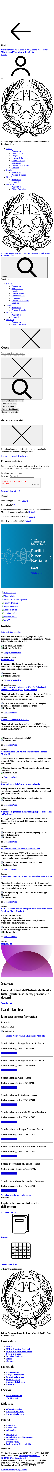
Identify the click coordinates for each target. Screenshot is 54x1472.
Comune (10, 1361)
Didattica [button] (10, 184)
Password (5, 476)
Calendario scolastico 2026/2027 (15, 719)
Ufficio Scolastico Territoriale (19, 1351)
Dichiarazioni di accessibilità (18, 1444)
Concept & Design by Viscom (14, 1470)
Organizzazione (18, 160)
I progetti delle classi (15, 1414)
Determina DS (7, 659)
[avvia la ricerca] (21, 388)
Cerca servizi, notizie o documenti (15, 353)
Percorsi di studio (19, 175)
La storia (15, 168)
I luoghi (15, 156)
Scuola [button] (9, 148)
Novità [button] (9, 177)
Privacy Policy (12, 1442)
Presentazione (17, 153)
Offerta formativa (19, 189)
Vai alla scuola (37, 573)
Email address (7, 473)
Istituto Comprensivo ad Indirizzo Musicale (25, 1036)
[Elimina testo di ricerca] (21, 367)
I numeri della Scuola (20, 165)
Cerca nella (10, 409)
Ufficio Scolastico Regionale (18, 1349)
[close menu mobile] (20, 41)
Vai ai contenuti (7, 50)
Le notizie (16, 182)
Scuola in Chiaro (13, 1354)
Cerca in (10, 412)
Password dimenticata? (10, 491)
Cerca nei (8, 406)
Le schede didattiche (15, 1412)
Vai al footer (42, 50)
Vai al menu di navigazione (25, 50)
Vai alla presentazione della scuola (16, 1195)
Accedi (4, 496)
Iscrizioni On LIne (14, 1356)
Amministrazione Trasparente (19, 1437)
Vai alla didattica (8, 1212)
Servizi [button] (9, 170)
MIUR (9, 1347)
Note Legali (11, 1434)
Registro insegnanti (9, 456)
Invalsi (9, 1359)
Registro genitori (24, 456)
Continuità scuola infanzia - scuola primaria (20, 784)
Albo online (11, 1430)
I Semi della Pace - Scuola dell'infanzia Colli (20, 849)
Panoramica (16, 151)
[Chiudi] (30, 338)
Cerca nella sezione (12, 401)
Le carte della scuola (20, 158)
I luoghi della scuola (15, 1375)
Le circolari (11, 1428)
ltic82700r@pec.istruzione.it (13, 1458)
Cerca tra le (9, 404)
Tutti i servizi (12, 1398)
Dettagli (25, 500)
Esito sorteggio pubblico (11, 632)
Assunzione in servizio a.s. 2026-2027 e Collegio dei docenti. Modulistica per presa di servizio (23, 688)
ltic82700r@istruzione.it (29, 1455)
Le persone (16, 163)
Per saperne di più (9, 1053)
